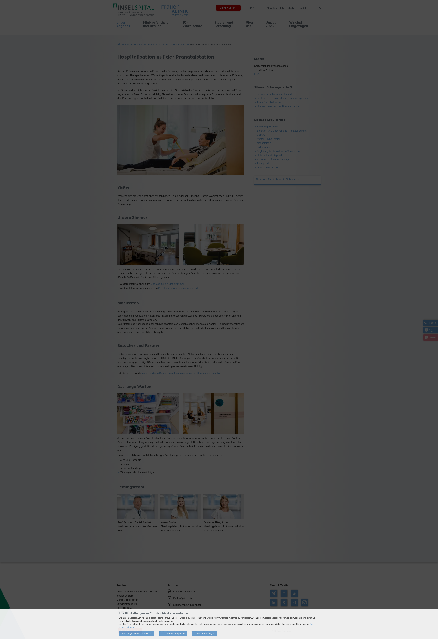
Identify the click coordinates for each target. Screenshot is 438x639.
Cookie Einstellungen (205, 633)
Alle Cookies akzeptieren (173, 633)
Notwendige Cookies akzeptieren (136, 633)
